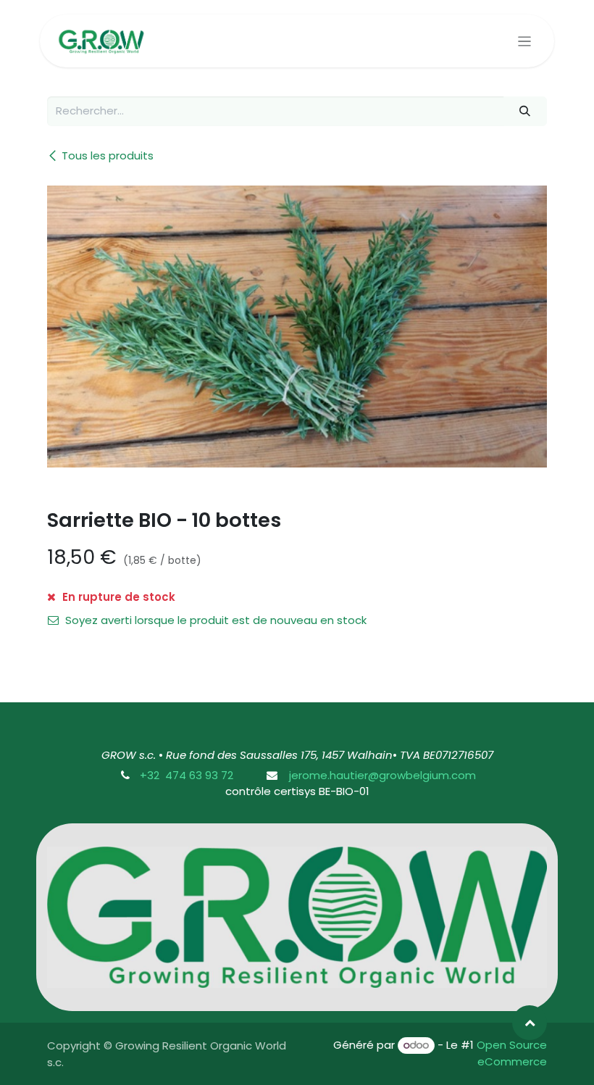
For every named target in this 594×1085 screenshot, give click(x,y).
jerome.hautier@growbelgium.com (381, 775)
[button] (529, 1022)
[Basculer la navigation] (524, 41)
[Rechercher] (525, 111)
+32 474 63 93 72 (186, 775)
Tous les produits (108, 155)
